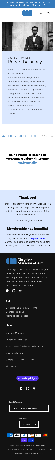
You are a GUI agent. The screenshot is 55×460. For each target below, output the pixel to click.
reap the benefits (39, 238)
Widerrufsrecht (18, 449)
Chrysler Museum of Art (25, 446)
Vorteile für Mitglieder (17, 339)
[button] (6, 13)
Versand (18, 454)
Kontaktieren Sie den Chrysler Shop (24, 346)
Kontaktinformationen (34, 454)
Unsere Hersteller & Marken (20, 359)
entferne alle (27, 162)
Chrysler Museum (15, 333)
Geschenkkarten (14, 353)
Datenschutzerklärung (36, 449)
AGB (50, 449)
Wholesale (11, 366)
